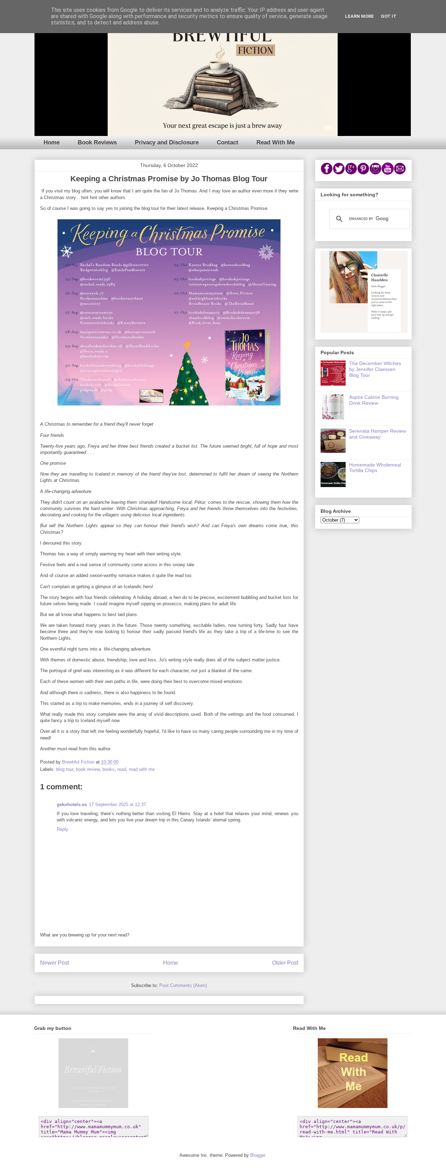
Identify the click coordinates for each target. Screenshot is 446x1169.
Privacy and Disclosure (167, 142)
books (108, 769)
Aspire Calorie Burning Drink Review (374, 400)
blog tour (64, 769)
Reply (62, 829)
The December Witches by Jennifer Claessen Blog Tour (375, 369)
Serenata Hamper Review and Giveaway (377, 434)
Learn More (359, 16)
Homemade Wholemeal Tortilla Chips (375, 467)
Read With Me (275, 142)
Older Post (285, 963)
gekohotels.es (72, 804)
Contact (227, 142)
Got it (389, 16)
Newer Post (54, 963)
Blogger (257, 1155)
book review (88, 769)
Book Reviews (97, 142)
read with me (142, 769)
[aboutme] (364, 331)
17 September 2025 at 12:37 (117, 804)
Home (52, 142)
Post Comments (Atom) (183, 985)
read (121, 769)
